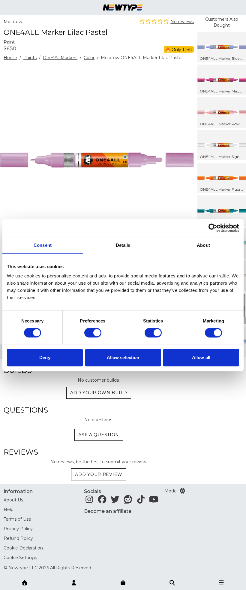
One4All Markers (60, 57)
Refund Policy (18, 538)
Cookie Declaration (23, 548)
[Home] (24, 582)
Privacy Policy (18, 528)
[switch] (92, 332)
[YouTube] (153, 501)
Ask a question (98, 434)
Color (89, 57)
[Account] (73, 582)
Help (9, 509)
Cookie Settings (20, 557)
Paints (30, 57)
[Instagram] (89, 501)
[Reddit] (128, 501)
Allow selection (123, 357)
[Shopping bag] (123, 583)
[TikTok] (141, 501)
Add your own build (98, 392)
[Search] (172, 582)
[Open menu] (221, 582)
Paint (9, 42)
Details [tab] (123, 245)
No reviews (182, 21)
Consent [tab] (43, 245)
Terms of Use (17, 519)
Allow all (201, 357)
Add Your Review (98, 474)
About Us (13, 500)
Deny (44, 357)
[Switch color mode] (182, 491)
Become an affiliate (107, 511)
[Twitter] (115, 501)
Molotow (13, 21)
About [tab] (203, 245)
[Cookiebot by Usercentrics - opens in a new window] (213, 227)
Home (10, 57)
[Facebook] (102, 501)
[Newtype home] (123, 8)
